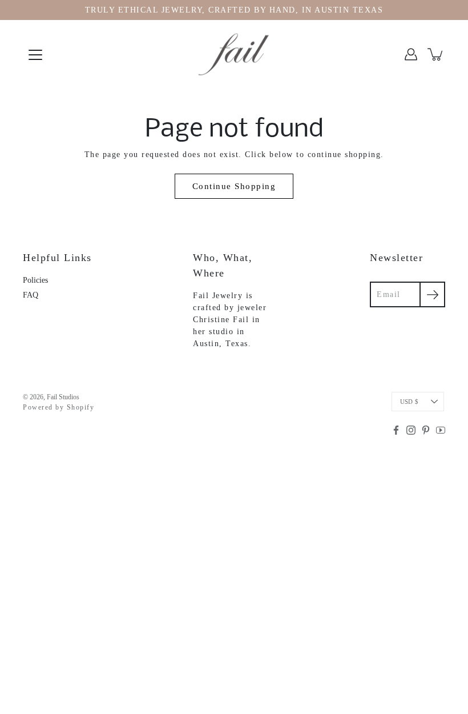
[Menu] (35, 55)
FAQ (30, 295)
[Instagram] (410, 430)
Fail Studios (63, 397)
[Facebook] (396, 430)
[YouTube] (440, 430)
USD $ (409, 401)
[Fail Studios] (234, 54)
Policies (35, 280)
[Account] (411, 54)
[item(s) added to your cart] (436, 54)
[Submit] (432, 294)
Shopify (81, 407)
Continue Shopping (234, 186)
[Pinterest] (425, 430)
